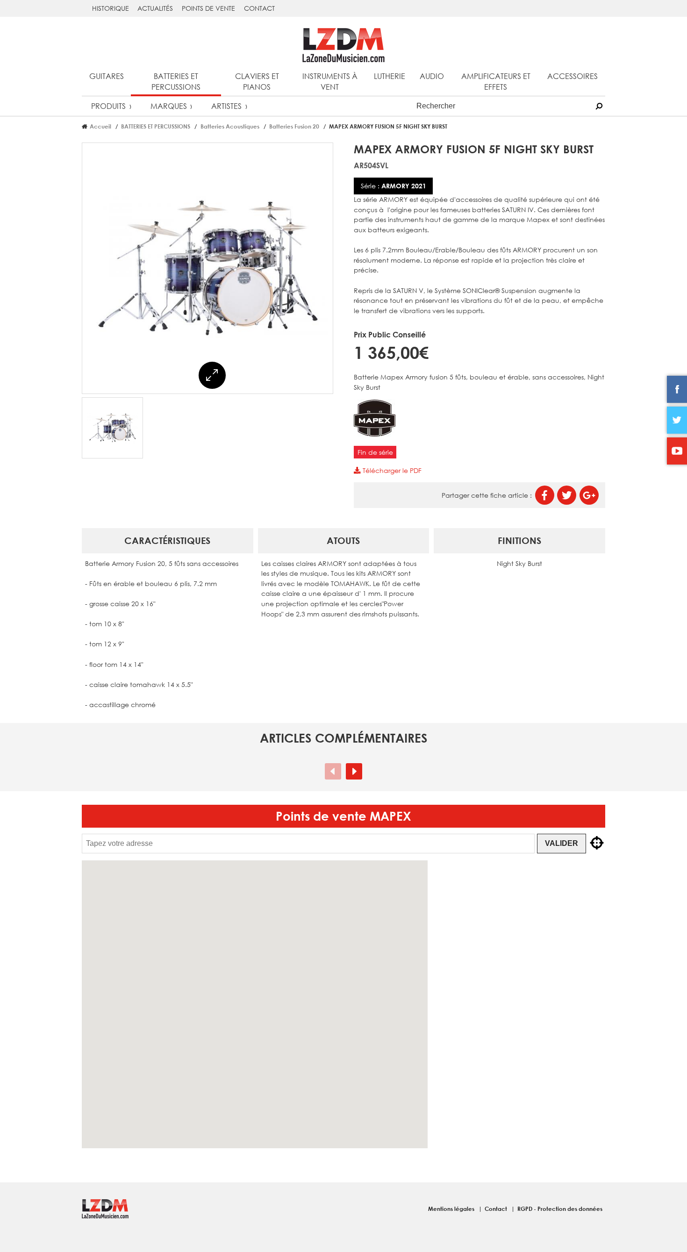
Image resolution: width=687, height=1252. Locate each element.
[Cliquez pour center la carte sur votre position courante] (596, 843)
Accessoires (572, 76)
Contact (259, 8)
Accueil (100, 126)
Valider (561, 843)
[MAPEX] (374, 433)
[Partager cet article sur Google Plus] (589, 495)
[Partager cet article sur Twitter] (566, 495)
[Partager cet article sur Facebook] (544, 495)
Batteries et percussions (175, 81)
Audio (432, 76)
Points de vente (208, 8)
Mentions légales (452, 1208)
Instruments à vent (330, 81)
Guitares (106, 76)
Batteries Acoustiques (229, 126)
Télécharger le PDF (391, 470)
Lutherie (389, 76)
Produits (108, 106)
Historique (110, 8)
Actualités (155, 8)
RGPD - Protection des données (559, 1208)
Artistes (226, 106)
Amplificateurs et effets (495, 81)
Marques (168, 106)
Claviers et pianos (257, 81)
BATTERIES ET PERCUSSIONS (155, 126)
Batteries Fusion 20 (294, 126)
